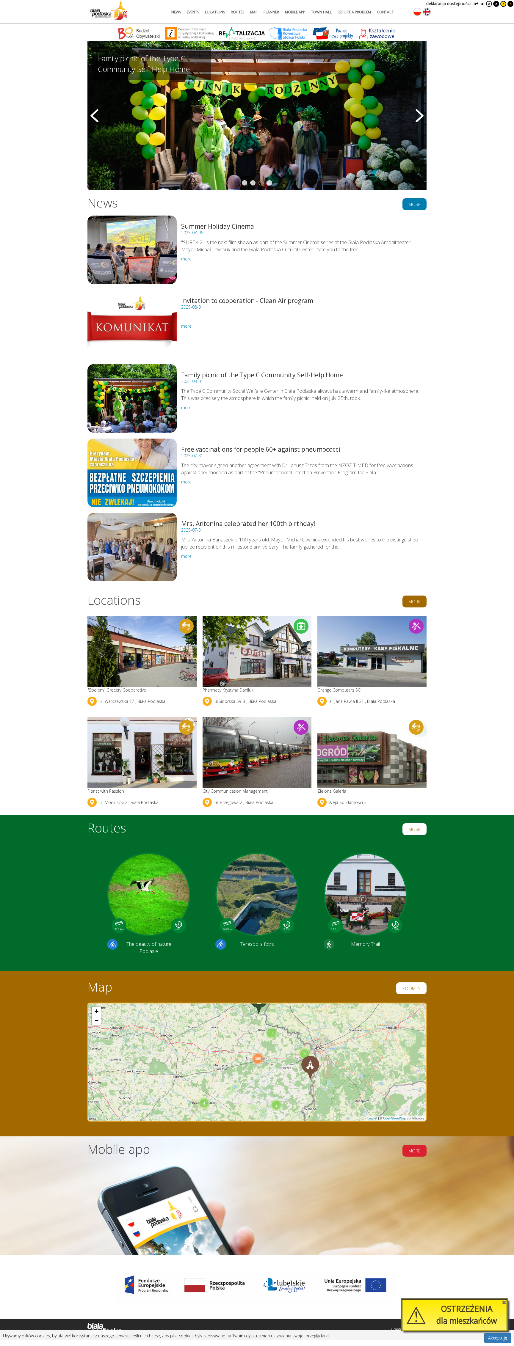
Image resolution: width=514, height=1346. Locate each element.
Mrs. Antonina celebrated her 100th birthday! (248, 523)
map (254, 12)
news (176, 12)
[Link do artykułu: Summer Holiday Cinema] (132, 250)
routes (237, 12)
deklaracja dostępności (448, 3)
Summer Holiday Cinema (217, 226)
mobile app (295, 12)
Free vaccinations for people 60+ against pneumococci (260, 449)
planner (271, 12)
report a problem (354, 12)
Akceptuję (497, 1338)
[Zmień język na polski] (417, 12)
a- (483, 3)
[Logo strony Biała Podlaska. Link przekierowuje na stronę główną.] (108, 10)
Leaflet (372, 1118)
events (193, 12)
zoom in (411, 988)
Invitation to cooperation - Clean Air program (247, 300)
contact (385, 12)
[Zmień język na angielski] (427, 12)
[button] (305, 1054)
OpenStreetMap (394, 1118)
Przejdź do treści (17, 4)
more (414, 204)
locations (215, 12)
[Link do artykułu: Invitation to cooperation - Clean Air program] (132, 324)
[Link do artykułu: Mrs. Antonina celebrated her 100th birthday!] (132, 547)
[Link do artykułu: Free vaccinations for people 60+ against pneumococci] (132, 473)
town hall (321, 12)
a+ (476, 3)
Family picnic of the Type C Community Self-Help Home (262, 375)
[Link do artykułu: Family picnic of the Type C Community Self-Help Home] (132, 398)
